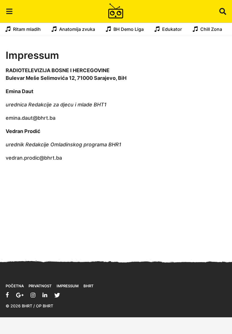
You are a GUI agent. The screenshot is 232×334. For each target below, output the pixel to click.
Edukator (172, 29)
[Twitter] (57, 295)
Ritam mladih (27, 29)
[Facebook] (7, 295)
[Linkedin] (44, 295)
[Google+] (19, 295)
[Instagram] (33, 295)
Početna (15, 286)
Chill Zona (211, 29)
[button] (9, 11)
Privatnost (40, 286)
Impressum (68, 286)
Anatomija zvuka (77, 29)
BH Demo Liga (128, 29)
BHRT (88, 286)
